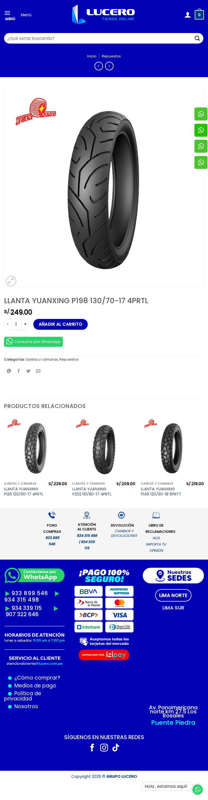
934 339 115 (26, 608)
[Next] (204, 462)
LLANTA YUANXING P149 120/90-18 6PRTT (161, 491)
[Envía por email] (38, 371)
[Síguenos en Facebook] (92, 748)
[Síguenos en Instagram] (104, 748)
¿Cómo (23, 677)
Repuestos (111, 56)
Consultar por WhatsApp (37, 341)
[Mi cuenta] (187, 15)
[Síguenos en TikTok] (116, 748)
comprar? (46, 677)
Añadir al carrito (61, 324)
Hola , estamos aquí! (166, 786)
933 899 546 (29, 593)
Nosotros (26, 706)
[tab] (173, 595)
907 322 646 (22, 614)
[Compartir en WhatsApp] (9, 371)
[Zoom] (11, 281)
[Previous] (4, 462)
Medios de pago (34, 685)
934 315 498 (21, 599)
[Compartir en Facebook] (18, 371)
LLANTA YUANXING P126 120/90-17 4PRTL (23, 491)
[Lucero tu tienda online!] (104, 15)
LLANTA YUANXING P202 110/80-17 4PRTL (92, 491)
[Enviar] (197, 38)
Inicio (91, 56)
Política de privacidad (22, 696)
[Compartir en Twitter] (28, 371)
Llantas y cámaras (42, 359)
